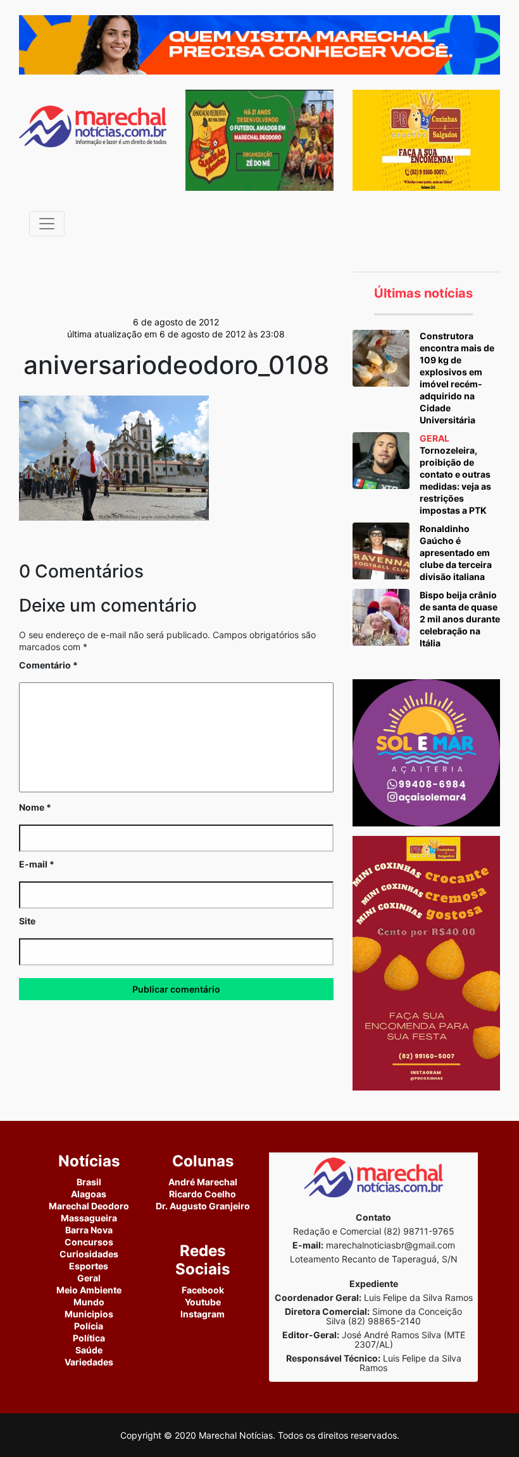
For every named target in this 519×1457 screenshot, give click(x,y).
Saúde (89, 1350)
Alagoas (88, 1193)
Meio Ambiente (89, 1290)
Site (27, 921)
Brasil (89, 1181)
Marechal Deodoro (89, 1205)
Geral (89, 1278)
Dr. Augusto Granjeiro (203, 1205)
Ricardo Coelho (202, 1193)
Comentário (48, 665)
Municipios (89, 1314)
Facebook (203, 1290)
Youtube (203, 1302)
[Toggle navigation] (47, 223)
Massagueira (89, 1217)
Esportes (88, 1266)
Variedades (89, 1362)
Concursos (89, 1241)
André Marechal (202, 1181)
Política (89, 1338)
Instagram (202, 1314)
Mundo (88, 1302)
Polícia (88, 1326)
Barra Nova (89, 1229)
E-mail (36, 864)
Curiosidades (88, 1253)
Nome (35, 807)
